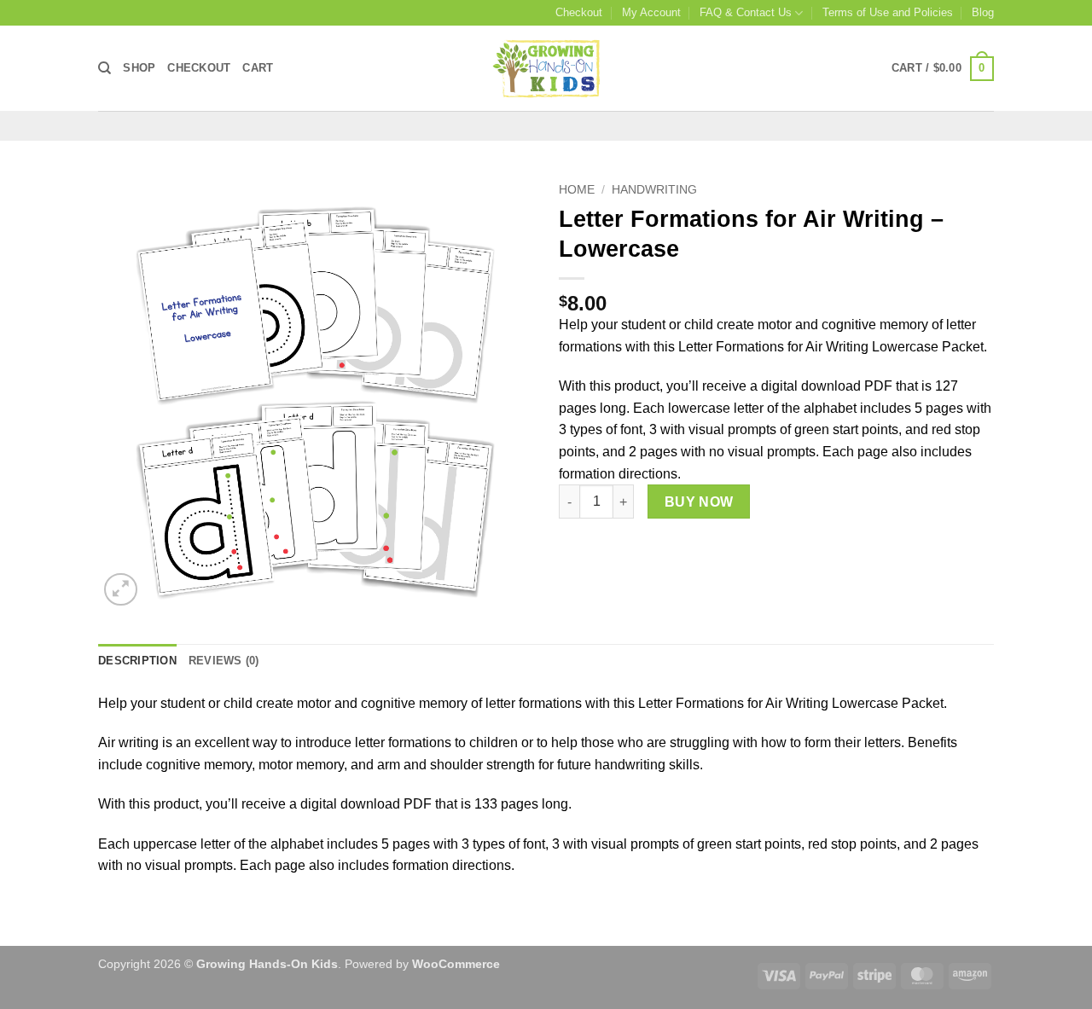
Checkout (578, 12)
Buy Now (699, 502)
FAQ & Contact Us (746, 12)
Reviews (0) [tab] (224, 660)
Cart (257, 67)
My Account (651, 12)
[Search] (104, 68)
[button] (943, 69)
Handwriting (654, 189)
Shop (139, 67)
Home (577, 189)
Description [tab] (137, 660)
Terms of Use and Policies (887, 12)
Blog (983, 12)
